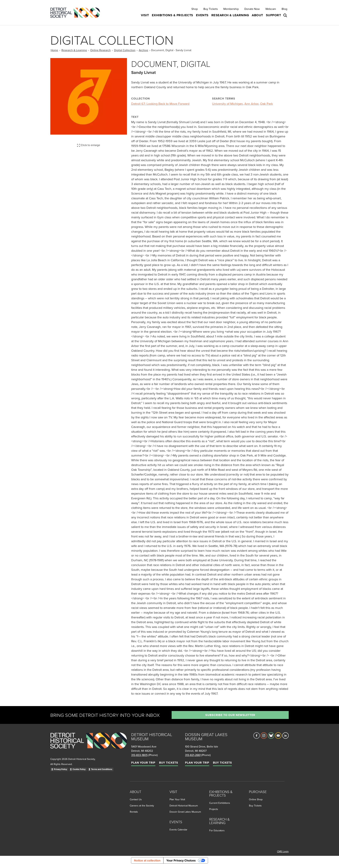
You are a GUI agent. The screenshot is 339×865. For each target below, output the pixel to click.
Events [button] (202, 15)
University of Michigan (227, 103)
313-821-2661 (193, 755)
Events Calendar (178, 829)
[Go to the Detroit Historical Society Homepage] (76, 13)
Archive (143, 50)
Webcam (270, 9)
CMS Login (283, 851)
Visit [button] (145, 15)
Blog (284, 9)
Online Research (100, 50)
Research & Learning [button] (230, 15)
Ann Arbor (251, 103)
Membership (231, 9)
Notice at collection (147, 860)
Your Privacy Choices (181, 860)
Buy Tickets (210, 9)
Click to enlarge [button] (90, 145)
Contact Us (136, 799)
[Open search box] (285, 15)
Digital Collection (124, 50)
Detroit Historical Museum (184, 805)
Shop (194, 9)
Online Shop (256, 799)
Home (54, 50)
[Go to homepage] (88, 744)
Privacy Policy (60, 769)
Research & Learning (74, 50)
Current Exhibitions (219, 803)
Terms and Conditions (101, 769)
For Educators (217, 830)
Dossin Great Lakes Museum (185, 811)
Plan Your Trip (143, 763)
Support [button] (273, 15)
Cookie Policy (79, 769)
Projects (213, 809)
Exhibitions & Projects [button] (172, 15)
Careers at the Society (142, 805)
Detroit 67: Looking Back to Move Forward (160, 103)
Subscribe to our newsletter (230, 715)
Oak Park (266, 103)
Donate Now (252, 9)
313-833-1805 (139, 755)
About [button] (257, 15)
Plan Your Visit (177, 799)
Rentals (134, 811)
